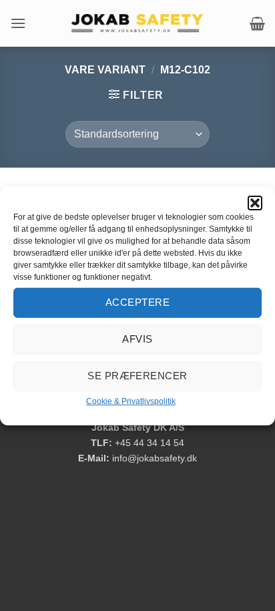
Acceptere (137, 302)
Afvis (137, 339)
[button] (255, 202)
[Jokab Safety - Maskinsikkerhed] (137, 23)
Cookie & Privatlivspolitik (131, 400)
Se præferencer (137, 375)
